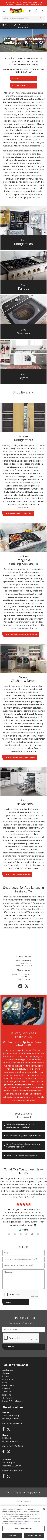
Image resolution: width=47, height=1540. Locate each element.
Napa (5, 1435)
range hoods (32, 163)
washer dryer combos (28, 704)
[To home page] (17, 11)
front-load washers (22, 698)
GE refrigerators (24, 488)
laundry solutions (33, 707)
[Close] (44, 1509)
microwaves (34, 160)
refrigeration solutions (14, 454)
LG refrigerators (34, 492)
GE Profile (38, 488)
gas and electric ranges (27, 597)
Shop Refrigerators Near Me (18, 513)
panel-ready (20, 843)
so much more (10, 166)
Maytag (19, 714)
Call (20, 1093)
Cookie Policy (20, 1523)
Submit (7, 1302)
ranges (30, 157)
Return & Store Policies (12, 1401)
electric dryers (22, 701)
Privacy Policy (23, 1505)
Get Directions (19, 86)
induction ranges (21, 606)
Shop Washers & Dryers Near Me (19, 757)
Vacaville (6, 1459)
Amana (38, 714)
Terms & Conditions (23, 1501)
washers (39, 157)
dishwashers (20, 160)
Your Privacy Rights (23, 1528)
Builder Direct (8, 1385)
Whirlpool (29, 714)
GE (21, 717)
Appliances (7, 1370)
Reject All (12, 1535)
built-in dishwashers (22, 827)
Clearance (7, 1373)
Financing (6, 1395)
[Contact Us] (36, 11)
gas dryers (35, 701)
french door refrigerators (17, 464)
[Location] (30, 11)
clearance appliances (15, 133)
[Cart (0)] (43, 11)
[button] (4, 11)
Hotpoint (9, 717)
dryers (9, 160)
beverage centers (31, 473)
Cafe (6, 492)
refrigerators (19, 157)
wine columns (10, 473)
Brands (5, 1382)
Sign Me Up (9, 1347)
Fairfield (6, 1412)
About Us (6, 1391)
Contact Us (7, 1398)
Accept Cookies (34, 1535)
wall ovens (19, 163)
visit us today (32, 1093)
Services (6, 1388)
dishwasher (21, 812)
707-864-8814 (26, 966)
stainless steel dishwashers (27, 840)
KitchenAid (15, 492)
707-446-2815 (15, 1470)
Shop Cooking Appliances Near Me (20, 634)
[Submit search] (41, 18)
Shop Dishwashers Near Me (17, 874)
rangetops (19, 600)
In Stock (6, 1376)
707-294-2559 (16, 1446)
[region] (23, 1523)
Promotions (7, 1379)
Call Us (15, 79)
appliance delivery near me (17, 1084)
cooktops (8, 163)
